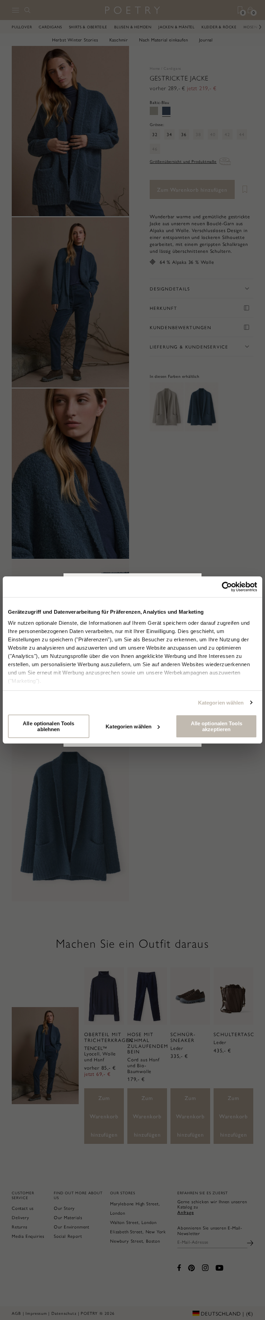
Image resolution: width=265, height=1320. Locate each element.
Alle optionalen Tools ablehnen (48, 726)
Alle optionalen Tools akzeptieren (216, 726)
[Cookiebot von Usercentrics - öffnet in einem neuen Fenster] (227, 587)
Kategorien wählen (221, 703)
